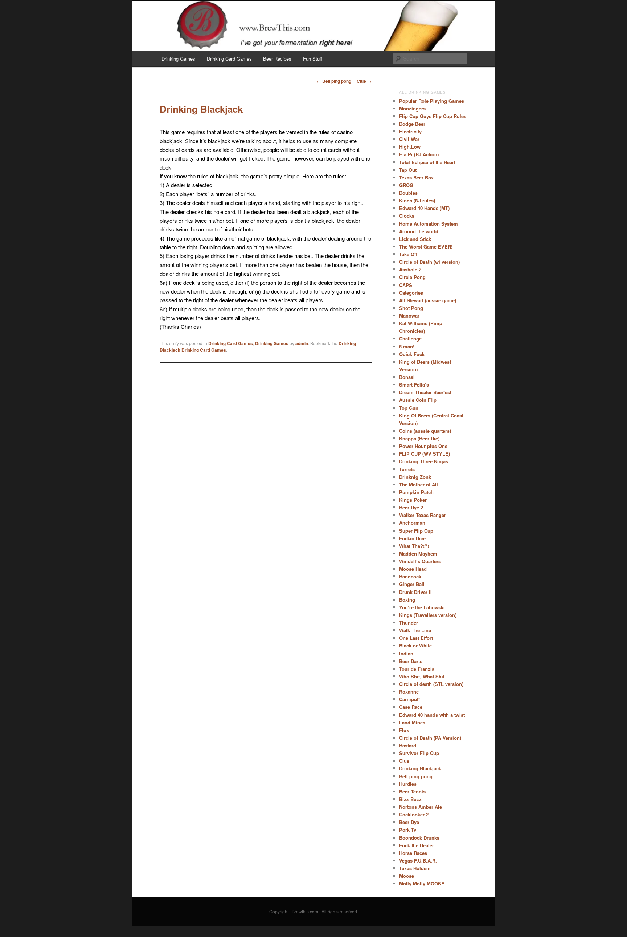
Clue (364, 81)
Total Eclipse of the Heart (427, 162)
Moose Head (413, 568)
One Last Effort (416, 637)
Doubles (408, 192)
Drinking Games (178, 58)
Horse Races (413, 852)
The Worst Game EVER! (425, 246)
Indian (406, 653)
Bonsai (407, 376)
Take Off (408, 254)
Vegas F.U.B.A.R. (418, 860)
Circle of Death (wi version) (429, 261)
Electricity (410, 131)
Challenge (410, 338)
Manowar (409, 315)
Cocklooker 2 (414, 814)
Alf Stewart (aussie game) (427, 300)
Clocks (406, 215)
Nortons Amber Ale (420, 806)
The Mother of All (418, 484)
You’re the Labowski (422, 607)
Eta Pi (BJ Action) (419, 154)
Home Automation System (428, 223)
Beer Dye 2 (411, 507)
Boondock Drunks (419, 837)
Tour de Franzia (416, 668)
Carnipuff (409, 699)
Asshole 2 (410, 269)
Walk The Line (415, 630)
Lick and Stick (415, 238)
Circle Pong (412, 277)
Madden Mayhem (418, 553)
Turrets (407, 469)
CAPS (405, 285)
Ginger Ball (412, 584)
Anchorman (412, 522)
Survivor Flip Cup (419, 753)
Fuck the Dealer (416, 845)
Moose (406, 875)
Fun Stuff (312, 58)
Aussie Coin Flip (418, 399)
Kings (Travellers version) (427, 614)
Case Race (410, 706)
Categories (411, 292)
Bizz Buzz (410, 799)
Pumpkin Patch (416, 492)
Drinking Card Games (229, 58)
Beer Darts (410, 661)
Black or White (415, 645)
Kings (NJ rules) (417, 200)
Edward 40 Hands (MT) (424, 208)
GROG (406, 185)
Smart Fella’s (414, 384)
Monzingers (412, 108)
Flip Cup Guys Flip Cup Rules (432, 116)
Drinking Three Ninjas (423, 461)
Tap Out (408, 169)
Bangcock (410, 576)
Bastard (407, 745)
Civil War (409, 139)
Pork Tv (407, 829)
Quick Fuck (412, 354)
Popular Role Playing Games (431, 100)
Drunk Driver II (415, 592)
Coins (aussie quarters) (425, 430)
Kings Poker (413, 499)
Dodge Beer (412, 123)
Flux (404, 730)
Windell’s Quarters (420, 561)
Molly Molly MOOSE (421, 883)
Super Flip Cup (416, 530)
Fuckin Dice (412, 538)
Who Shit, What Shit (421, 676)
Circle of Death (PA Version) (430, 737)
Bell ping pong (334, 81)
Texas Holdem (415, 868)
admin (301, 343)
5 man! (406, 346)
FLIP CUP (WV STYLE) (424, 453)
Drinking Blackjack (420, 768)
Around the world (418, 231)
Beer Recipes (277, 58)
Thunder (408, 622)
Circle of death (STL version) (431, 683)
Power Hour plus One (423, 446)
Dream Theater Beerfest (425, 392)
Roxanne (409, 691)
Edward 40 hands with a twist (432, 714)
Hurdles (408, 783)
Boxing (407, 599)
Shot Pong (411, 307)
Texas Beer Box (416, 177)
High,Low (410, 146)
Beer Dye (409, 822)
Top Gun (408, 407)
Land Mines (412, 722)
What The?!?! (414, 545)
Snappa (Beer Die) (419, 438)
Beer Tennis (412, 791)
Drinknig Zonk (415, 476)
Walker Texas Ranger (422, 515)
